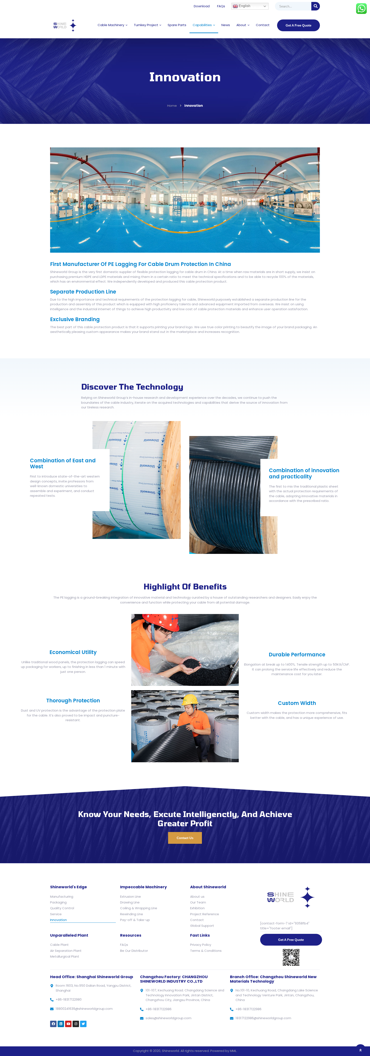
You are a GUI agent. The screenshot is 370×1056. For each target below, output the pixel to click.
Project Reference (204, 914)
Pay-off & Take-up (135, 920)
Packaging (58, 902)
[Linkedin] (61, 1024)
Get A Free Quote (298, 25)
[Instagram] (76, 1024)
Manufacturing (61, 896)
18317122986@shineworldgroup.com (263, 1018)
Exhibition (197, 908)
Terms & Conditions (206, 950)
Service (56, 914)
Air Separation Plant (66, 950)
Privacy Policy (200, 944)
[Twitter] (83, 1024)
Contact (263, 25)
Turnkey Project (146, 25)
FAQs (221, 6)
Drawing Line (130, 902)
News (225, 25)
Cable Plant (59, 944)
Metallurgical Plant (64, 956)
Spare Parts (177, 25)
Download (202, 6)
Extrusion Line (130, 896)
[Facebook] (53, 1024)
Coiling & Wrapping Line (138, 908)
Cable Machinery (111, 25)
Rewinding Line (131, 914)
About (241, 25)
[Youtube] (68, 1024)
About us (197, 896)
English (244, 6)
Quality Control (62, 908)
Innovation (58, 920)
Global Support (202, 925)
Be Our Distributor (134, 950)
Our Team (198, 902)
